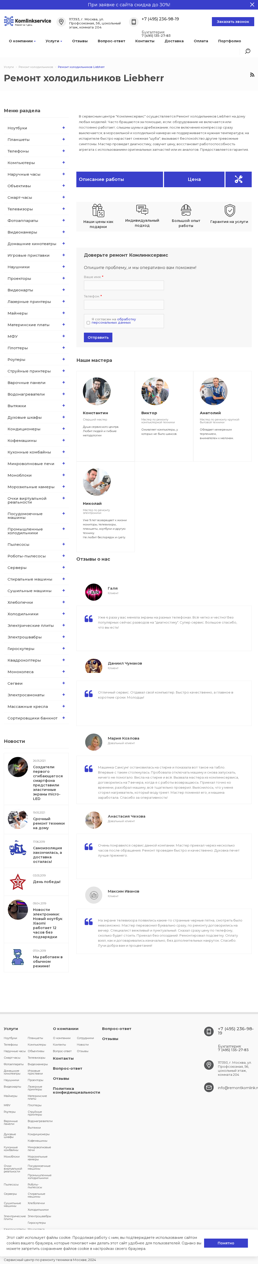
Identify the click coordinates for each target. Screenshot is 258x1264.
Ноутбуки (17, 128)
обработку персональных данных (114, 320)
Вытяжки (17, 405)
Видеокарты (20, 290)
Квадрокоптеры (24, 660)
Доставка (174, 41)
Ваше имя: (93, 277)
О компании (21, 41)
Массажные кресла (28, 706)
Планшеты (19, 139)
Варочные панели (27, 382)
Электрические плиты (31, 625)
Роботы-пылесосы (27, 556)
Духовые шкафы (25, 417)
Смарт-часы (20, 197)
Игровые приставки (29, 255)
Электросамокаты (26, 695)
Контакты (144, 41)
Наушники (19, 266)
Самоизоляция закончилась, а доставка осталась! (47, 855)
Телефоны (18, 151)
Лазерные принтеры (29, 301)
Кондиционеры (24, 429)
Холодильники (23, 613)
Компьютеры (21, 162)
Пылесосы (18, 544)
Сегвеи (15, 683)
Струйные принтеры (29, 371)
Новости (83, 1044)
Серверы (17, 567)
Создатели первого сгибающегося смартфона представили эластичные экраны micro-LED (48, 783)
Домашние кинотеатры (32, 243)
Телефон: (93, 296)
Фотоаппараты (23, 220)
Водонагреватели (26, 394)
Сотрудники (85, 1038)
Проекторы (19, 278)
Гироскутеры (21, 648)
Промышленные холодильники (25, 531)
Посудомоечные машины (25, 515)
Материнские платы (29, 324)
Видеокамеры (22, 232)
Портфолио (229, 41)
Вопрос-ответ (111, 41)
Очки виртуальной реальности (27, 500)
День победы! (46, 881)
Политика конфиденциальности (76, 1090)
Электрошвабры (25, 637)
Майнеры (18, 313)
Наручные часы (24, 174)
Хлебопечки (20, 602)
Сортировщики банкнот (32, 718)
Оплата (201, 41)
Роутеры (16, 359)
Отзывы (80, 41)
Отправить (98, 337)
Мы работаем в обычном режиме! (48, 961)
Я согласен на (114, 321)
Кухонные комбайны (29, 452)
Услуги (52, 41)
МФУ (13, 336)
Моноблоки (20, 475)
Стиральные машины (30, 579)
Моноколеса (21, 671)
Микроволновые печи (31, 463)
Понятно (226, 1243)
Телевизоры (20, 209)
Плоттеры (18, 348)
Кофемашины (22, 440)
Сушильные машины (30, 590)
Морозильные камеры (31, 486)
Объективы (19, 185)
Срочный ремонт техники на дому (49, 823)
